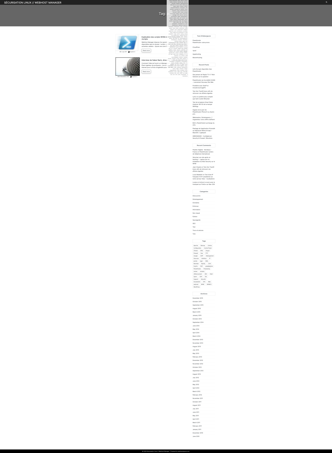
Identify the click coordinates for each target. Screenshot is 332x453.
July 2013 (196, 350)
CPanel (196, 250)
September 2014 (198, 322)
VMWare (172, 64)
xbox (181, 71)
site (186, 7)
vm (186, 63)
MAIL (206, 261)
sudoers (172, 29)
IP (209, 258)
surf (175, 31)
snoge (177, 13)
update (181, 51)
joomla (195, 261)
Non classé (196, 213)
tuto (182, 48)
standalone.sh (181, 23)
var (180, 55)
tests (184, 41)
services (174, 3)
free (202, 253)
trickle (177, 47)
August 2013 (197, 346)
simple (185, 6)
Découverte (196, 196)
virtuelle (177, 63)
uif (186, 50)
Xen (175, 73)
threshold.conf (172, 42)
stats (181, 26)
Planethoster (197, 40)
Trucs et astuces (198, 230)
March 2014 (196, 336)
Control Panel (207, 248)
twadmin (171, 50)
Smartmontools (183, 10)
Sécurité (203, 279)
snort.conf (185, 13)
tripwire (181, 47)
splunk (183, 18)
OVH (209, 263)
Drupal (207, 250)
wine (186, 70)
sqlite (171, 19)
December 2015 (198, 298)
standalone (174, 23)
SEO (194, 223)
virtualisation (184, 61)
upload (177, 52)
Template (180, 39)
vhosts (184, 58)
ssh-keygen (184, 21)
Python (195, 216)
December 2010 (198, 433)
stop (174, 28)
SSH (180, 21)
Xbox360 (185, 71)
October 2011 (197, 402)
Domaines (196, 203)
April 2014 (196, 333)
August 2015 (197, 308)
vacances (176, 55)
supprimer (171, 31)
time (177, 42)
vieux (174, 60)
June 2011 (196, 412)
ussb (174, 54)
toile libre (173, 44)
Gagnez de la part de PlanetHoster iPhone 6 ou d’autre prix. (203, 112)
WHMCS (209, 284)
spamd (171, 18)
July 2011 (196, 409)
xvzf (174, 74)
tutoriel (185, 48)
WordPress (197, 287)
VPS (204, 281)
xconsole (172, 73)
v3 (186, 54)
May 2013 (196, 353)
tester (180, 41)
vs (180, 64)
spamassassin (184, 16)
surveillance (179, 31)
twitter (174, 50)
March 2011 (196, 422)
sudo (186, 28)
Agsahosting (197, 54)
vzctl (175, 65)
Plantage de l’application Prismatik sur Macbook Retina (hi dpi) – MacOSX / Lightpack (204, 130)
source (181, 15)
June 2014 (196, 326)
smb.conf (174, 12)
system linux (176, 35)
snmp (182, 12)
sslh (183, 22)
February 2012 (197, 395)
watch (172, 67)
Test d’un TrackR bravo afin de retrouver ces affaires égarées (203, 169)
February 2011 (197, 426)
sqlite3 (175, 19)
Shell (181, 5)
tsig (169, 48)
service (185, 2)
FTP (207, 253)
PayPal (195, 266)
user (171, 54)
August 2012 (197, 374)
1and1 (194, 50)
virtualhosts (178, 61)
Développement (198, 199)
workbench (171, 71)
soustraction (174, 16)
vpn (178, 64)
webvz (174, 68)
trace (173, 45)
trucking (185, 47)
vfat (178, 58)
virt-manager (184, 60)
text (186, 41)
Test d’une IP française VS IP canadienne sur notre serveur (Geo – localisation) (204, 177)
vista (184, 63)
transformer (172, 47)
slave (186, 9)
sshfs (177, 22)
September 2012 (198, 371)
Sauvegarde (196, 220)
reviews (202, 271)
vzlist (178, 65)
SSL (180, 22)
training (185, 45)
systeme (178, 36)
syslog (182, 34)
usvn (177, 54)
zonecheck (183, 74)
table (182, 36)
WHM (202, 284)
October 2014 (197, 319)
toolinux (185, 44)
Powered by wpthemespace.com (180, 451)
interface (203, 258)
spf (180, 18)
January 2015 (197, 315)
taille (176, 38)
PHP (201, 266)
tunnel (179, 48)
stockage (185, 26)
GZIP (201, 256)
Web (175, 67)
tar (178, 38)
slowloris (174, 10)
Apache (196, 245)
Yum (176, 74)
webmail (179, 67)
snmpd (185, 12)
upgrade (185, 51)
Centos (210, 245)
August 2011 (197, 405)
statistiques (176, 26)
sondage (174, 15)
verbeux (181, 57)
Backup (203, 245)
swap (175, 34)
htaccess (196, 258)
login (201, 261)
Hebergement (210, 256)
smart (178, 10)
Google (196, 256)
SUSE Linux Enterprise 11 (179, 32)
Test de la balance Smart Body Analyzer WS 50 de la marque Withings (203, 104)
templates (185, 39)
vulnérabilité (171, 65)
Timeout (181, 42)
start (186, 23)
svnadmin (171, 34)
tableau (185, 36)
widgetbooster (173, 70)
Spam (179, 16)
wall (169, 67)
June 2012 (196, 381)
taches (170, 38)
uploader (181, 52)
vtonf (186, 64)
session (178, 3)
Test (194, 227)
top (171, 45)
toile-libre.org (179, 44)
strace (177, 28)
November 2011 (198, 398)
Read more (146, 50)
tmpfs (169, 44)
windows (182, 70)
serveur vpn (180, 2)
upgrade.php (172, 52)
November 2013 (198, 343)
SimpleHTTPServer (175, 7)
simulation (182, 7)
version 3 (174, 58)
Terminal (176, 41)
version (169, 58)
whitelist (181, 68)
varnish (183, 55)
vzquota (182, 65)
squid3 (170, 21)
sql (186, 18)
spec (178, 18)
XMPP (181, 73)
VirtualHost (172, 61)
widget (185, 68)
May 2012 (196, 384)
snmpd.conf (172, 13)
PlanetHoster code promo (201, 42)
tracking (181, 45)
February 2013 (197, 357)
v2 (185, 54)
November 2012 (198, 364)
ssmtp (186, 22)
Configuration (197, 248)
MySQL (203, 263)
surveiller (185, 31)
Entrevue (195, 206)
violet (179, 60)
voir (175, 64)
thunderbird (197, 281)
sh (176, 5)
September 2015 (198, 305)
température (174, 39)
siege (174, 6)
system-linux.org (172, 36)
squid (186, 19)
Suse (171, 32)
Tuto (194, 234)
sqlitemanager (180, 19)
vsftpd (182, 64)
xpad (186, 73)
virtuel (172, 63)
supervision (180, 29)
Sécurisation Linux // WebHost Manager (32, 2)
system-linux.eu (183, 35)
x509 (178, 71)
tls (186, 42)
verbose (185, 57)
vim (176, 60)
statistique (170, 26)
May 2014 (196, 329)
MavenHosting (197, 57)
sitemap (172, 9)
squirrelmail (176, 21)
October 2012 (197, 367)
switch (178, 34)
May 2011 (196, 415)
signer (177, 6)
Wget (177, 68)
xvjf (171, 74)
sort (178, 15)
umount (171, 51)
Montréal (196, 263)
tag (173, 38)
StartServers (175, 25)
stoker (170, 28)
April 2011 (196, 419)
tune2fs (175, 48)
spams (174, 18)
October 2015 (197, 301)
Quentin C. (132, 51)
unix (175, 51)
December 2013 (198, 339)
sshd (174, 22)
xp (183, 73)
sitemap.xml (177, 9)
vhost (180, 58)
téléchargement (183, 38)
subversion (181, 28)
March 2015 (196, 312)
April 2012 (196, 388)
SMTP (178, 12)
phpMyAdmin (209, 266)
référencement (198, 274)
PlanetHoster (197, 268)
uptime (185, 52)
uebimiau (183, 50)
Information (196, 209)
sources (185, 15)
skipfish (182, 9)
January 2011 (197, 429)
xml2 (178, 73)
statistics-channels (183, 25)
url (169, 54)
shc (178, 5)
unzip (177, 51)
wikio (178, 70)
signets (182, 6)
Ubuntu (178, 50)
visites (180, 63)
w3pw (186, 65)
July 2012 (196, 377)
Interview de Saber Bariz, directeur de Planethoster (163, 60)
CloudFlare (196, 47)
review (195, 271)
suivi (176, 29)
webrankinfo (184, 67)
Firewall (196, 253)
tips (185, 42)
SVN (186, 32)
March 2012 (196, 391)
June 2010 (196, 436)
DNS (201, 250)
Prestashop (207, 268)
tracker (177, 45)
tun (172, 48)
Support (185, 29)
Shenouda (185, 5)
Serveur (175, 2)
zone (179, 74)
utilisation (181, 54)
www (175, 71)
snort (180, 13)
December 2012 (198, 360)
